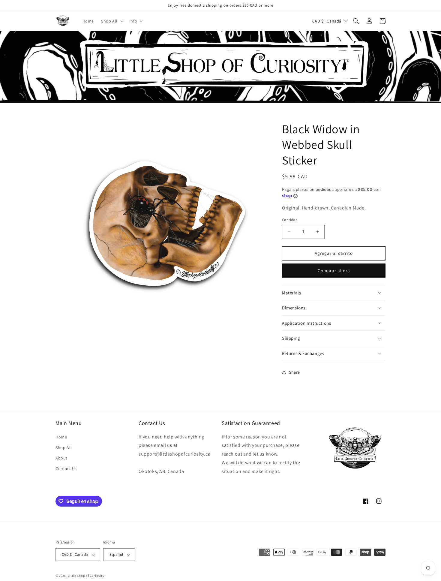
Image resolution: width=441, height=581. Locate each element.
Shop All (64, 447)
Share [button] (294, 372)
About (62, 458)
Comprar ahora (334, 270)
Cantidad (290, 219)
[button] (112, 21)
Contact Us (66, 468)
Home (61, 437)
